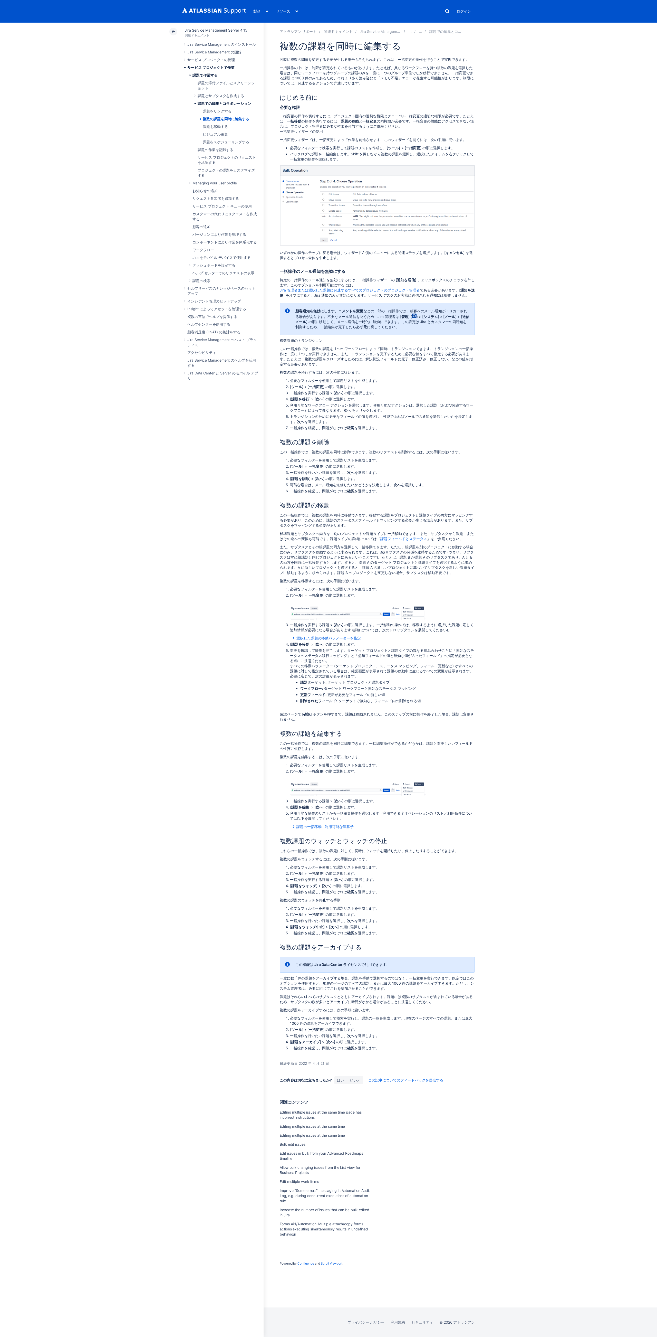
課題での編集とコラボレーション (224, 103)
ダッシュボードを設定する (213, 265)
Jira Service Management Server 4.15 (216, 30)
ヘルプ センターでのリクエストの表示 (223, 273)
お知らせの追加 (205, 191)
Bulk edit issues (292, 1144)
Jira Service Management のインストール (221, 44)
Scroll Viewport (331, 1263)
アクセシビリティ (201, 352)
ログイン (464, 11)
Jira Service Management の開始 (214, 52)
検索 (447, 11)
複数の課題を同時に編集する (226, 119)
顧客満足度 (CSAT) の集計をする (213, 332)
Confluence (305, 1263)
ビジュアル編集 (215, 134)
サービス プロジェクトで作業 (211, 67)
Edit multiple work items (299, 1181)
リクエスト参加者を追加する (215, 198)
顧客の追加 (201, 226)
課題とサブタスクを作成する (221, 95)
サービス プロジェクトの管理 (211, 60)
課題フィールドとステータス (403, 538)
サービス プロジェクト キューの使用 (222, 206)
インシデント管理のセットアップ (214, 301)
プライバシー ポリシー (365, 1322)
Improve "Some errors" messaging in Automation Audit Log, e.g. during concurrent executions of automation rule (325, 1195)
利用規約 (398, 1322)
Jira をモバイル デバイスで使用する (221, 257)
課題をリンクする (217, 111)
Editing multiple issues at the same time (312, 1126)
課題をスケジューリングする (226, 142)
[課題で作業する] (420, 31)
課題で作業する (205, 75)
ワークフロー (203, 250)
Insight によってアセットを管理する (216, 309)
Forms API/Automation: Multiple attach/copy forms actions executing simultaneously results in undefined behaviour (324, 1229)
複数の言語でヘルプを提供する (212, 316)
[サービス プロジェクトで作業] (410, 31)
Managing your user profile (214, 183)
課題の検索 (201, 280)
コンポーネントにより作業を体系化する (224, 242)
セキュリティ (422, 1322)
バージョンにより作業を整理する (219, 234)
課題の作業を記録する (215, 149)
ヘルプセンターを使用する (208, 324)
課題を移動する (215, 126)
